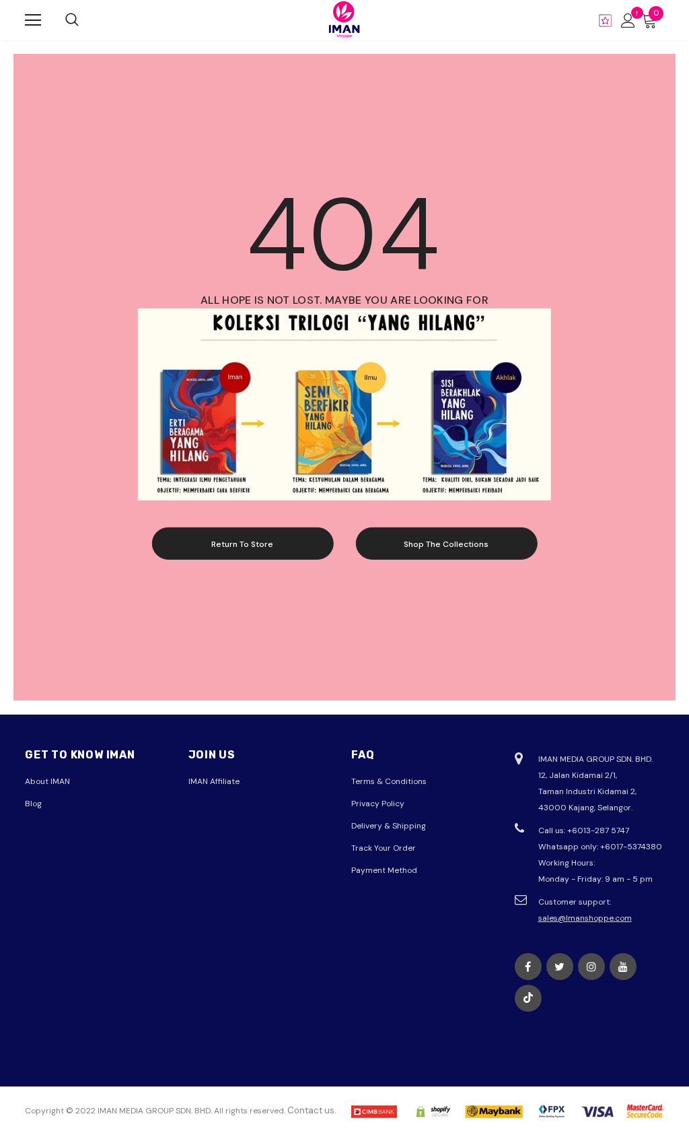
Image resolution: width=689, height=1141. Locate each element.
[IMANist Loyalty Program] (605, 20)
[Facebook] (528, 966)
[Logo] (344, 19)
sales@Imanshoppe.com (585, 918)
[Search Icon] (72, 20)
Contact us (310, 1110)
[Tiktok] (528, 998)
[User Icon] (628, 20)
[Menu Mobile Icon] (33, 20)
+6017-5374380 (631, 846)
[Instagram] (591, 966)
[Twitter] (559, 966)
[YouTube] (623, 966)
